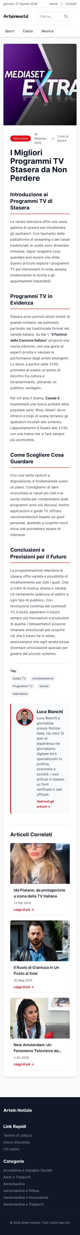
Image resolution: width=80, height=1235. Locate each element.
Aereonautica (14, 1184)
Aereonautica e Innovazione (25, 1197)
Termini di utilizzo (17, 1135)
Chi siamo (11, 1149)
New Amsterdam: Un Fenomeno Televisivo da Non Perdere (36, 1051)
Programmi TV (23, 686)
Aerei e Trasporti (17, 1177)
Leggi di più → (24, 909)
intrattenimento (43, 678)
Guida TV (19, 678)
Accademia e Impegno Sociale (27, 1170)
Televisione (20, 138)
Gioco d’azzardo (16, 1142)
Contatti (71, 4)
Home (53, 4)
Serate (44, 686)
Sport (9, 31)
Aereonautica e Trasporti (23, 1204)
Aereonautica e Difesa (21, 1190)
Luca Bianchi (50, 711)
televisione (20, 693)
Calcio (28, 31)
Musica (47, 31)
